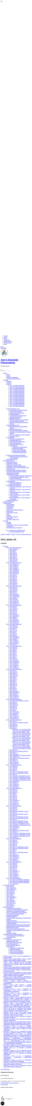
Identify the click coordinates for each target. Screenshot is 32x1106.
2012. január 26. (13, 863)
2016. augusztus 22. (11, 903)
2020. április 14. (13, 678)
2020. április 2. (13, 677)
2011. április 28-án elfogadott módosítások (19, 881)
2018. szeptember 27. (15, 756)
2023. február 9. (13, 607)
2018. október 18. (14, 759)
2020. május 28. (13, 684)
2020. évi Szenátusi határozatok (17, 393)
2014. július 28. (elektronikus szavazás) (19, 822)
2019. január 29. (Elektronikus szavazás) (19, 700)
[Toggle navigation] (1, 369)
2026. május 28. (13, 554)
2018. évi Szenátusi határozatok (17, 396)
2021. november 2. (14, 663)
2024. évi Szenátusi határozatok (17, 388)
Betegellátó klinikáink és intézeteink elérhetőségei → (10, 1082)
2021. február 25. (14, 648)
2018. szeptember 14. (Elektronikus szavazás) (20, 755)
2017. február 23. (14, 766)
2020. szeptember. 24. (15, 692)
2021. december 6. (14, 666)
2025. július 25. (13, 575)
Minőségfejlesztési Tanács (16, 429)
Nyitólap (3, 534)
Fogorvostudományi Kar (15, 443)
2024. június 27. (13, 592)
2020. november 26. (14, 696)
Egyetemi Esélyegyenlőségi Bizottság (18, 410)
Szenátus (9, 384)
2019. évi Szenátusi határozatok (17, 395)
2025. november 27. (14, 566)
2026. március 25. (14, 558)
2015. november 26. (14, 803)
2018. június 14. (10, 886)
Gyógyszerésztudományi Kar (16, 444)
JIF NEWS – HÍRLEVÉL (13, 519)
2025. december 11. (14, 565)
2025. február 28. (14, 583)
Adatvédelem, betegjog (9, 460)
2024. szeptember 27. (15, 596)
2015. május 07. (13, 795)
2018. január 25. (13, 721)
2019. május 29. (13, 707)
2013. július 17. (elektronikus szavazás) (19, 852)
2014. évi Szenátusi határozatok (17, 402)
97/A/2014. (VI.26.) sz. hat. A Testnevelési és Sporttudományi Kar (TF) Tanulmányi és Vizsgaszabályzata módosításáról (17, 990)
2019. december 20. (14, 718)
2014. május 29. (13, 815)
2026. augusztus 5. (14, 549)
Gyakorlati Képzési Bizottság (19, 452)
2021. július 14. (13, 657)
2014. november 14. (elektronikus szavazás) (20, 833)
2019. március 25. (11, 890)
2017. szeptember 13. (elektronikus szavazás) (20, 778)
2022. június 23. (13, 633)
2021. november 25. (14, 665)
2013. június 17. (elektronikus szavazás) (19, 847)
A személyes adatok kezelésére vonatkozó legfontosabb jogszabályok (16, 472)
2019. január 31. (13, 702)
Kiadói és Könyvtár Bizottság (19, 451)
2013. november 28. (14, 860)
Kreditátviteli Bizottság (18, 448)
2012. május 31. (13, 868)
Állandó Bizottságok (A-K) (13, 408)
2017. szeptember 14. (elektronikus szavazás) (20, 780)
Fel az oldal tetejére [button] (5, 1069)
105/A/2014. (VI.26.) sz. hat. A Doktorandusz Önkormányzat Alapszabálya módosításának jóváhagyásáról (17, 1057)
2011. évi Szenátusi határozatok (17, 406)
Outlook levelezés (8, 341)
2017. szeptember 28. (15, 781)
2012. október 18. (14, 872)
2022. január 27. (13, 644)
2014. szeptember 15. (15, 826)
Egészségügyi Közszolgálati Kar (17, 441)
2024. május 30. (13, 591)
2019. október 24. (14, 714)
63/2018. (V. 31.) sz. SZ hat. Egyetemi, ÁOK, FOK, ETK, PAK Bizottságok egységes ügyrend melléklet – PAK (22, 743)
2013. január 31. (13, 840)
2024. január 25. (13, 587)
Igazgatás (6, 520)
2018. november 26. (11, 888)
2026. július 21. (13, 550)
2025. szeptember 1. (14, 570)
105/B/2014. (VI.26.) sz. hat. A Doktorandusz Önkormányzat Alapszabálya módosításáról (17, 1060)
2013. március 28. (14, 842)
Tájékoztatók (10, 518)
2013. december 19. (14, 856)
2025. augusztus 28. (14, 572)
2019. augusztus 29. (14, 711)
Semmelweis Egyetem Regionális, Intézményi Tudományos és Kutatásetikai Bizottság (17, 910)
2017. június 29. (13, 774)
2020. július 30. (13, 689)
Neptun (5, 337)
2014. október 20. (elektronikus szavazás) (19, 830)
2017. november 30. (14, 785)
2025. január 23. (13, 584)
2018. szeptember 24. (12, 889)
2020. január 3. (13, 670)
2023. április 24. (13, 610)
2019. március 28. (14, 704)
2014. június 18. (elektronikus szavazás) (19, 818)
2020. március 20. (11, 893)
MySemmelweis (7, 342)
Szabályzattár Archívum (12, 512)
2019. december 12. (14, 717)
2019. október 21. (11, 892)
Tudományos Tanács (14, 436)
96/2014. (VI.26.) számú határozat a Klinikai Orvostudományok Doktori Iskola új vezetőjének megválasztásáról (17, 986)
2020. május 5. (13, 681)
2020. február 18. (14, 673)
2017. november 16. (14, 784)
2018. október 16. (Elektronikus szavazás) (19, 758)
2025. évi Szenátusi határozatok (17, 387)
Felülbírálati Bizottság (15, 414)
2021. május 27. (13, 654)
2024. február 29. (14, 588)
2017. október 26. (14, 782)
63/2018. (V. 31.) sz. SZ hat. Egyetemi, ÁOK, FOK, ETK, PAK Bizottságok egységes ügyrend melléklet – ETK (22, 735)
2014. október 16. (14, 829)
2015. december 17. (14, 804)
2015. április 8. (13, 793)
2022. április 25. (13, 628)
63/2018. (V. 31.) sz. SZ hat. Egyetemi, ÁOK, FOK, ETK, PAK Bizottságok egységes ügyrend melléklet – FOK (22, 739)
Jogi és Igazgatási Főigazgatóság (9, 361)
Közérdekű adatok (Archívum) (14, 485)
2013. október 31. (14, 859)
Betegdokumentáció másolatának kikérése (16, 470)
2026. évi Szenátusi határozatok (17, 385)
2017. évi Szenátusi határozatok (17, 397)
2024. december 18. (14, 603)
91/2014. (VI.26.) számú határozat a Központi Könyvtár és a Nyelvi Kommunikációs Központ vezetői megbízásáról (17, 967)
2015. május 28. (13, 796)
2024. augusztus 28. (14, 594)
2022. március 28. (14, 627)
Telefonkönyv (7, 340)
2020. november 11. (14, 695)
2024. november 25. (14, 601)
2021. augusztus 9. (14, 659)
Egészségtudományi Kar (15, 440)
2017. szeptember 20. (12, 897)
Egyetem (6, 336)
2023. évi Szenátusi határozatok (17, 389)
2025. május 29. (13, 577)
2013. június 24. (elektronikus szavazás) (19, 848)
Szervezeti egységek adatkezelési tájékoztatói (20, 479)
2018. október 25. (14, 760)
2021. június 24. (13, 655)
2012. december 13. (14, 877)
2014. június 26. (13, 819)
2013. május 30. (13, 845)
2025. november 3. (14, 568)
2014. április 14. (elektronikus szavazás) (19, 811)
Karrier (5, 344)
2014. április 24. (13, 812)
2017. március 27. (11, 900)
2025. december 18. (14, 564)
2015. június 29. (13, 799)
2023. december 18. (14, 622)
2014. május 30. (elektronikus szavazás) (19, 816)
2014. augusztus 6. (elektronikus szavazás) (19, 823)
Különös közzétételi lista (15, 484)
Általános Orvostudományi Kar (17, 438)
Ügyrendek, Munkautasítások (13, 378)
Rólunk (5, 373)
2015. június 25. (13, 797)
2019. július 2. (13, 710)
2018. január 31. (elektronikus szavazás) (19, 722)
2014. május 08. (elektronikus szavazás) (19, 814)
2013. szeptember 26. (15, 857)
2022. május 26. (13, 631)
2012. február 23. (14, 864)
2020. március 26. (14, 676)
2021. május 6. (13, 652)
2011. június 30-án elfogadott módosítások (19, 882)
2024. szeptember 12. (15, 595)
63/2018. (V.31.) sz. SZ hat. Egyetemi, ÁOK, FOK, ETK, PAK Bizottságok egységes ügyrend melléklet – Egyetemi (22, 747)
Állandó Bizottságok (8, 907)
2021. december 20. (14, 668)
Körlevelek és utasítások (12, 516)
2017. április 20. (13, 769)
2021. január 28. (13, 647)
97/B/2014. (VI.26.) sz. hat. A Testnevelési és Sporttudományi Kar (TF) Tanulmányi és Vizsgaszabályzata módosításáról (17, 994)
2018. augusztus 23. (14, 754)
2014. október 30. (14, 831)
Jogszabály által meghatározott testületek (16, 455)
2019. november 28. (14, 715)
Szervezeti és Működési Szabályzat (15, 510)
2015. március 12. (14, 792)
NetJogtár (9, 515)
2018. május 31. (13, 728)
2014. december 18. (14, 837)
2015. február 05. (14, 790)
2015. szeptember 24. (15, 800)
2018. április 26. (13, 726)
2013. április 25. (13, 844)
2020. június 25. (13, 685)
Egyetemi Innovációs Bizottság (17, 413)
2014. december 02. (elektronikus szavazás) (20, 836)
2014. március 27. (14, 810)
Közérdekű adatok (11, 481)
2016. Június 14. (10, 904)
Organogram (10, 508)
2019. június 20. (13, 708)
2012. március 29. (14, 866)
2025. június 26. (13, 576)
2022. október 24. (14, 639)
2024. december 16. (14, 602)
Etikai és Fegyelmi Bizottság (19, 449)
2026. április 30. (13, 555)
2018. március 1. (13, 724)
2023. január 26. (13, 606)
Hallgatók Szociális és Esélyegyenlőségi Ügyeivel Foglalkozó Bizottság (19, 420)
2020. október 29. (14, 693)
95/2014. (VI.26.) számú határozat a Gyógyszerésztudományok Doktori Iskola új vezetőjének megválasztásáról (17, 982)
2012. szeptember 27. (15, 871)
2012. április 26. (13, 867)
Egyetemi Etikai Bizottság (16, 411)
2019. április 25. (13, 706)
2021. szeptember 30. (15, 662)
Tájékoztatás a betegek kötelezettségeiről (16, 466)
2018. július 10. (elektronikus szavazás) (19, 751)
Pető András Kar (13, 445)
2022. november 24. (14, 642)
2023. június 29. (13, 613)
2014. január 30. (13, 807)
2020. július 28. (13, 688)
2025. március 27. (14, 580)
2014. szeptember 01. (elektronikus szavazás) (20, 825)
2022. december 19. (14, 643)
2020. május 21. (13, 683)
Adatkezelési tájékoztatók (13, 474)
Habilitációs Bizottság (15, 418)
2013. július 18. (13, 853)
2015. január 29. (13, 789)
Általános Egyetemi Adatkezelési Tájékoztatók (20, 475)
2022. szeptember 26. (15, 637)
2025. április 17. (13, 579)
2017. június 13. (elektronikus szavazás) (19, 771)
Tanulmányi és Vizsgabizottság (20, 447)
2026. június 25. (13, 553)
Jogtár (8, 514)
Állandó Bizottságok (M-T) (13, 425)
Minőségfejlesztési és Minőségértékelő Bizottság (18, 926)
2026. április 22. (13, 557)
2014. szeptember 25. (15, 827)
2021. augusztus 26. (14, 661)
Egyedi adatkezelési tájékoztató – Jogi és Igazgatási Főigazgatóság (19, 477)
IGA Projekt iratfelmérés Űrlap (17, 531)
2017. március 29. (14, 767)
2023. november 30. (14, 620)
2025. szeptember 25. (15, 569)
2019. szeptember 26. (15, 713)
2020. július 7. (13, 687)
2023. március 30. (14, 609)
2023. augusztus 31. (14, 614)
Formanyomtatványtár (9, 501)
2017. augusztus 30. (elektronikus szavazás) (20, 775)
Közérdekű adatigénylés (12, 500)
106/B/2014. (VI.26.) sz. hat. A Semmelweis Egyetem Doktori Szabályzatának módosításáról (17, 1066)
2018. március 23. (11, 896)
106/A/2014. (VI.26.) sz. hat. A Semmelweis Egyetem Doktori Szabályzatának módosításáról (17, 1063)
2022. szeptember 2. (14, 636)
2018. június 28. (13, 749)
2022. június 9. (13, 632)
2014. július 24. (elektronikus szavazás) (19, 821)
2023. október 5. (13, 617)
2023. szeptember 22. (15, 616)
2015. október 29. (14, 801)
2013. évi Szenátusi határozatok (17, 403)
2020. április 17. (13, 680)
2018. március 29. (14, 725)
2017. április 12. (10, 898)
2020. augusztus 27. (14, 691)
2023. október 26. (14, 618)
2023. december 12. (14, 621)
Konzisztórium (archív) (12, 459)
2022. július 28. (13, 635)
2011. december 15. (14, 883)
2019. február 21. (14, 703)
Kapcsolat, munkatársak (12, 377)
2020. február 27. (14, 674)
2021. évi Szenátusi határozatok (17, 392)
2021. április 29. (13, 651)
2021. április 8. (13, 650)
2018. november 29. (14, 762)
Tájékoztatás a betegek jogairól (14, 464)
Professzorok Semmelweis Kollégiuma (19, 430)
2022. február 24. (14, 625)
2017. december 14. (14, 786)
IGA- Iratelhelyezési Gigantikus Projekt (16, 530)
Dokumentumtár (7, 503)
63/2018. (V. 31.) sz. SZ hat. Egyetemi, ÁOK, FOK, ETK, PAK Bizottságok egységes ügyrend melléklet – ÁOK (22, 731)
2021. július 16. (13, 658)
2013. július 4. (13, 851)
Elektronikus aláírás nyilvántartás (14, 527)
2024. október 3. (13, 598)
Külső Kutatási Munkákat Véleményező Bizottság (18, 924)
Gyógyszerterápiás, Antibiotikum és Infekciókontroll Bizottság (18, 416)
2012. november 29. (14, 875)
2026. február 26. (14, 560)
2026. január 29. (13, 561)
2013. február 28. (14, 841)
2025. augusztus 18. (14, 573)
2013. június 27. (13, 849)
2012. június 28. (13, 870)
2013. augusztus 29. (14, 855)
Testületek (6, 380)
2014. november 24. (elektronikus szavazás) (20, 834)
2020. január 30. (13, 672)
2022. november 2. (14, 640)
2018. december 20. (14, 763)
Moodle (5, 338)
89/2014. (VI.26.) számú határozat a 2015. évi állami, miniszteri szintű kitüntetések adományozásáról (17, 959)
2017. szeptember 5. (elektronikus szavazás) (20, 777)
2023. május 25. (13, 611)
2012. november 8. (14, 874)
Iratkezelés (9, 523)
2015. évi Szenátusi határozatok (17, 400)
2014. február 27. (14, 808)
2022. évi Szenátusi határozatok (17, 391)
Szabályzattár (10, 511)
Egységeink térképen (4, 1084)
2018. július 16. (13, 752)
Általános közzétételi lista (15, 482)
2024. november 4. (14, 599)
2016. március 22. (11, 905)
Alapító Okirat (10, 507)
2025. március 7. (13, 581)
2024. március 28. (14, 590)
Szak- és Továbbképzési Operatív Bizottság (20, 434)
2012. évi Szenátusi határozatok (17, 404)
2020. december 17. (14, 698)
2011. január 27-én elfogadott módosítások (19, 879)
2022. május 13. (13, 629)
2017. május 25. (13, 770)
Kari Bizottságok (11, 437)
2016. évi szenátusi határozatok (17, 399)
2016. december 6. (11, 901)
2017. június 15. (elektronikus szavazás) (19, 773)
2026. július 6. (13, 551)
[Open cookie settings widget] (2, 1103)
